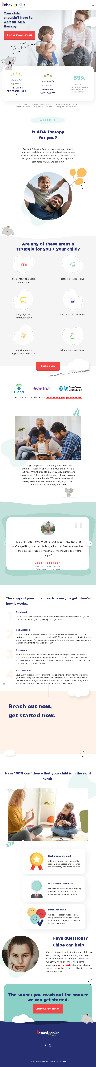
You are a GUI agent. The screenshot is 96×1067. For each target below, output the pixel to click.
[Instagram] (50, 1045)
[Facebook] (45, 1045)
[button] (89, 543)
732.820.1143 (61, 1061)
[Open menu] (92, 4)
